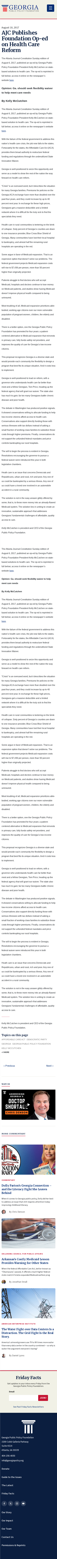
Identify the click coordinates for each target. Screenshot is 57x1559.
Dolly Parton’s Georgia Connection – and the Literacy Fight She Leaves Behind (27, 1189)
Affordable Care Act (13, 1039)
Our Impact (7, 1520)
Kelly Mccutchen (11, 1048)
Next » (49, 1066)
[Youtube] (23, 1503)
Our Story (7, 1512)
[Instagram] (17, 1503)
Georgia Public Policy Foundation (31, 1044)
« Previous (9, 1066)
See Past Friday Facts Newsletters (28, 1406)
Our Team (7, 1528)
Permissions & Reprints (13, 1545)
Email (11, 1391)
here (11, 80)
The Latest (7, 1485)
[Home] (20, 8)
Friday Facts (8, 1493)
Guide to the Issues (12, 1477)
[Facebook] (4, 1503)
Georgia (6, 1044)
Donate (5, 1469)
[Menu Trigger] (50, 8)
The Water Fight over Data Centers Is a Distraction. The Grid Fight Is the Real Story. (28, 1333)
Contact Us (8, 1537)
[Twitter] (10, 1503)
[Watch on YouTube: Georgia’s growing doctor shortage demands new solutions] (28, 1105)
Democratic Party (37, 1039)
